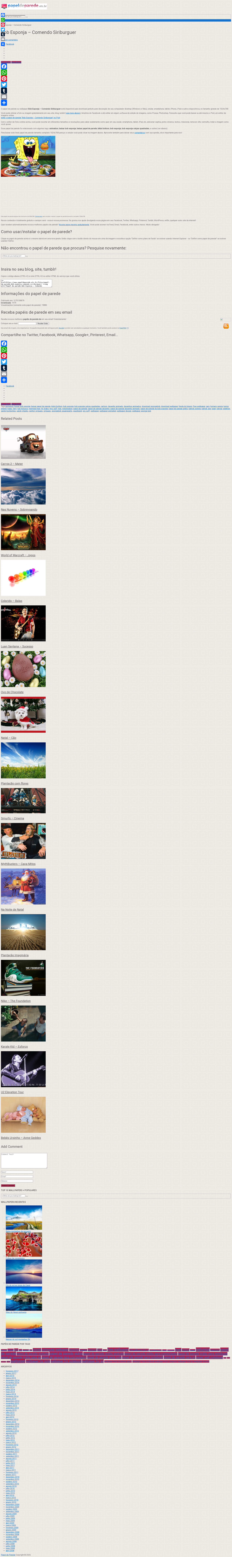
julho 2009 (10, 1516)
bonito (37, 1349)
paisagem (215, 1350)
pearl (214, 409)
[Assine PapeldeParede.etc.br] (226, 326)
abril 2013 (10, 1417)
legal (178, 1349)
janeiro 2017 (11, 1373)
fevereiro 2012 (12, 1445)
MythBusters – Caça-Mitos (18, 864)
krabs (9, 409)
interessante (171, 1350)
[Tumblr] (116, 91)
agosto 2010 (11, 1486)
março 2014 (11, 1394)
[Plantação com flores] (116, 760)
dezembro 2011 (12, 1449)
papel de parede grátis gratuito (103, 1353)
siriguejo (47, 411)
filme (99, 1350)
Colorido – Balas (11, 601)
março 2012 (11, 1442)
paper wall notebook (209, 1357)
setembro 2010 (12, 1484)
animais (4, 1350)
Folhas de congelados (15, 1258)
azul (20, 1350)
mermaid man (34, 409)
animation (9, 406)
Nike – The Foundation (16, 1001)
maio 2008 (10, 1548)
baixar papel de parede (41, 406)
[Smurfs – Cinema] (116, 801)
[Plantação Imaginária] (116, 932)
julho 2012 (10, 1435)
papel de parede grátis (178, 409)
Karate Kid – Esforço (14, 1046)
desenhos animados (132, 406)
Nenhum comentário (9, 40)
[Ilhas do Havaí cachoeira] (24, 1310)
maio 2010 (10, 1493)
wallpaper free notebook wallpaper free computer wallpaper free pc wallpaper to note (170, 1361)
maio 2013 (10, 1415)
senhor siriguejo (36, 411)
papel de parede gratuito (33, 1353)
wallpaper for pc (93, 1361)
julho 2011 (10, 1461)
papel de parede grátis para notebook (202, 1353)
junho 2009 (10, 1518)
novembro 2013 (12, 1403)
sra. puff (86, 411)
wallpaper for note (38, 1361)
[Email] (116, 97)
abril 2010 (10, 1495)
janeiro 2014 (11, 1399)
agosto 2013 (11, 1410)
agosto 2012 (11, 1433)
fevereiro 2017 (12, 1371)
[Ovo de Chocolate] (116, 669)
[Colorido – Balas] (116, 578)
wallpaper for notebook (66, 1361)
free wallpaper (199, 406)
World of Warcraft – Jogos (18, 555)
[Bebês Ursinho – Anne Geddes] (116, 1115)
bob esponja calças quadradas (87, 406)
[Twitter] (116, 85)
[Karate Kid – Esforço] (116, 1024)
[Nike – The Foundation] (116, 978)
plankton (226, 409)
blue (30, 1350)
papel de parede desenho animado (125, 409)
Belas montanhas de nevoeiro (18, 1231)
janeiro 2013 (11, 1422)
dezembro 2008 (12, 1532)
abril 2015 (10, 1376)
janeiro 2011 (11, 1475)
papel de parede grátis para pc (21, 1357)
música (185, 1349)
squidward (77, 411)
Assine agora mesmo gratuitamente (74, 225)
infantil (4, 409)
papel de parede (80, 409)
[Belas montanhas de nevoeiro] (24, 1229)
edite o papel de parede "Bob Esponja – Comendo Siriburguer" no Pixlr (30, 118)
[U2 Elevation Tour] (116, 1069)
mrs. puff (53, 409)
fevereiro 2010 (12, 1500)
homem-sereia (216, 406)
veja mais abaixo (73, 113)
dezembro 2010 (12, 1477)
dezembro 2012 (12, 1424)
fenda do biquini (185, 406)
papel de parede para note (104, 1357)
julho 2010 (10, 1488)
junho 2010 (10, 1491)
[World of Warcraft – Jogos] (116, 532)
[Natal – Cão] (116, 715)
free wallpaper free (155, 1350)
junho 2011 (10, 1463)
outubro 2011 (11, 1454)
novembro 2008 (12, 1534)
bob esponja (68, 406)
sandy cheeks (22, 411)
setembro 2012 (12, 1431)
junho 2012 (10, 1438)
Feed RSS (123, 328)
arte (16, 1349)
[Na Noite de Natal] (116, 887)
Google (61, 328)
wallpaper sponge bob (141, 411)
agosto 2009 (11, 1514)
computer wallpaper (55, 1349)
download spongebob (151, 406)
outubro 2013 (11, 1405)
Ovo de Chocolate (12, 692)
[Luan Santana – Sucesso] (116, 623)
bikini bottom (56, 406)
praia (224, 1358)
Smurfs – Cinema (12, 818)
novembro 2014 (12, 1382)
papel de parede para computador (64, 1357)
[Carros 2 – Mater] (116, 442)
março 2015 (11, 1378)
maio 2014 (10, 1392)
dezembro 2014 (12, 1380)
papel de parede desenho (99, 409)
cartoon (104, 406)
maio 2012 (10, 1440)
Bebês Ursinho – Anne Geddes (21, 1138)
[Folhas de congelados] (24, 1256)
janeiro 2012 (11, 1447)
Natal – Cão (8, 737)
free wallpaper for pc (139, 1350)
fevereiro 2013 (12, 1419)
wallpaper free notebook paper (118, 1361)
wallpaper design (124, 411)
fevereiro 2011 (12, 1472)
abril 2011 (10, 1468)
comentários (139, 133)
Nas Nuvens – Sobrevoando (19, 509)
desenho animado (115, 406)
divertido (83, 1350)
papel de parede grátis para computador (151, 1353)
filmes (105, 1350)
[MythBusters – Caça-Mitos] (116, 841)
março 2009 (11, 1525)
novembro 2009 (12, 1507)
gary (208, 406)
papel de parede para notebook (142, 1357)
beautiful (26, 1350)
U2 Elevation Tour (12, 1092)
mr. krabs (45, 409)
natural (192, 1350)
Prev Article (6, 62)
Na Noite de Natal (12, 909)
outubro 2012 (11, 1428)
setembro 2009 (12, 1511)
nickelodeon (67, 409)
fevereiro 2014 (12, 1396)
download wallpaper (169, 406)
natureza (203, 1349)
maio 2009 (10, 1521)
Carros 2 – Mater (12, 464)
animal (10, 1350)
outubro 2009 (11, 1509)
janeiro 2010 (11, 1502)
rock (228, 1358)
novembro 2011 (12, 1452)
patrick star (206, 409)
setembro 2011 (12, 1456)
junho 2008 (10, 1546)
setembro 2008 (12, 1539)
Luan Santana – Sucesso (17, 646)
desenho (74, 1349)
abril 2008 (10, 1550)
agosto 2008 (11, 1541)
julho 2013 (10, 1412)
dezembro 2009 (12, 1504)
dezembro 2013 (12, 1401)
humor (226, 406)
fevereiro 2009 (12, 1527)
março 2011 (11, 1470)
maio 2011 (10, 1465)
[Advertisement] (49, 196)
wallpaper (95, 411)
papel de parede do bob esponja (154, 409)
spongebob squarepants (62, 411)
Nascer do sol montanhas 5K (18, 1339)
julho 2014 (10, 1387)
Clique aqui (38, 216)
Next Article (16, 62)
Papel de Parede (8, 1555)
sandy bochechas (8, 411)
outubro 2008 (11, 1537)
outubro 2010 (11, 1481)
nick (59, 409)
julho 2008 (10, 1544)
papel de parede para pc (180, 1357)
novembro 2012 (12, 1426)
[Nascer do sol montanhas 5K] (24, 1337)
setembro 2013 (12, 1408)
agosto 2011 (11, 1458)
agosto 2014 (11, 1385)
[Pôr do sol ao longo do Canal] (24, 1283)
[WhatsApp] (116, 72)
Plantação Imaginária (15, 955)
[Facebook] (116, 66)
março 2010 (11, 1498)
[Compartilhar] (116, 103)
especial (92, 1349)
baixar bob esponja (22, 406)
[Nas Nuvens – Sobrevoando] (116, 486)
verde (8, 1362)
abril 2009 (10, 1523)
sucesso (3, 1362)
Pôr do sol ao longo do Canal (18, 1285)
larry (15, 409)
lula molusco (22, 409)
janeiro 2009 (11, 1530)
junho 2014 (10, 1389)
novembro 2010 (12, 1479)
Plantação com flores (14, 783)
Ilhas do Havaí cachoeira (16, 1312)
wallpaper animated (108, 411)
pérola (219, 409)
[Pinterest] (116, 78)
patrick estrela (195, 409)
